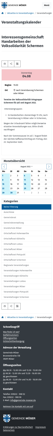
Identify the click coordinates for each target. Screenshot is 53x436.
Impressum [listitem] (40, 427)
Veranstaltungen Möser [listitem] (14, 286)
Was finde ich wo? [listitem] (11, 332)
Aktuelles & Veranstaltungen (20, 13)
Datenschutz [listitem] (9, 430)
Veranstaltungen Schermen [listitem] (16, 297)
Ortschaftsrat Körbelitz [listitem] (14, 238)
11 (25, 180)
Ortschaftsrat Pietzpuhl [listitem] (14, 254)
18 (25, 184)
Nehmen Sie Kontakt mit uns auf (18, 406)
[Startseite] (3, 13)
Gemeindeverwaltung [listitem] (14, 222)
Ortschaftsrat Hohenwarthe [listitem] (16, 233)
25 (25, 188)
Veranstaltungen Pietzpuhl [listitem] (16, 292)
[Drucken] (5, 64)
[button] (11, 64)
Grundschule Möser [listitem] (13, 228)
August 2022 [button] (26, 167)
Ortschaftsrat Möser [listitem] (13, 249)
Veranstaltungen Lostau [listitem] (15, 281)
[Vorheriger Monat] (4, 166)
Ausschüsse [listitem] (9, 212)
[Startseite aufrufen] (14, 5)
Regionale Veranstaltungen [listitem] (16, 265)
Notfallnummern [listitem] (11, 335)
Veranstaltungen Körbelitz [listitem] (16, 276)
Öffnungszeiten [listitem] (10, 338)
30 (11, 192)
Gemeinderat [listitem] (10, 217)
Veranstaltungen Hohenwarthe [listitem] (18, 270)
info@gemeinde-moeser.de (23, 400)
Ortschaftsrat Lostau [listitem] (13, 244)
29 (3, 192)
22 (3, 188)
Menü (46, 5)
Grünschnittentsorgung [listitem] (13, 341)
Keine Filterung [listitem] (11, 207)
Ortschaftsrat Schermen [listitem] (15, 260)
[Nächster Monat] (48, 166)
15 (3, 184)
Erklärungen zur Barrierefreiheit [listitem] (18, 427)
